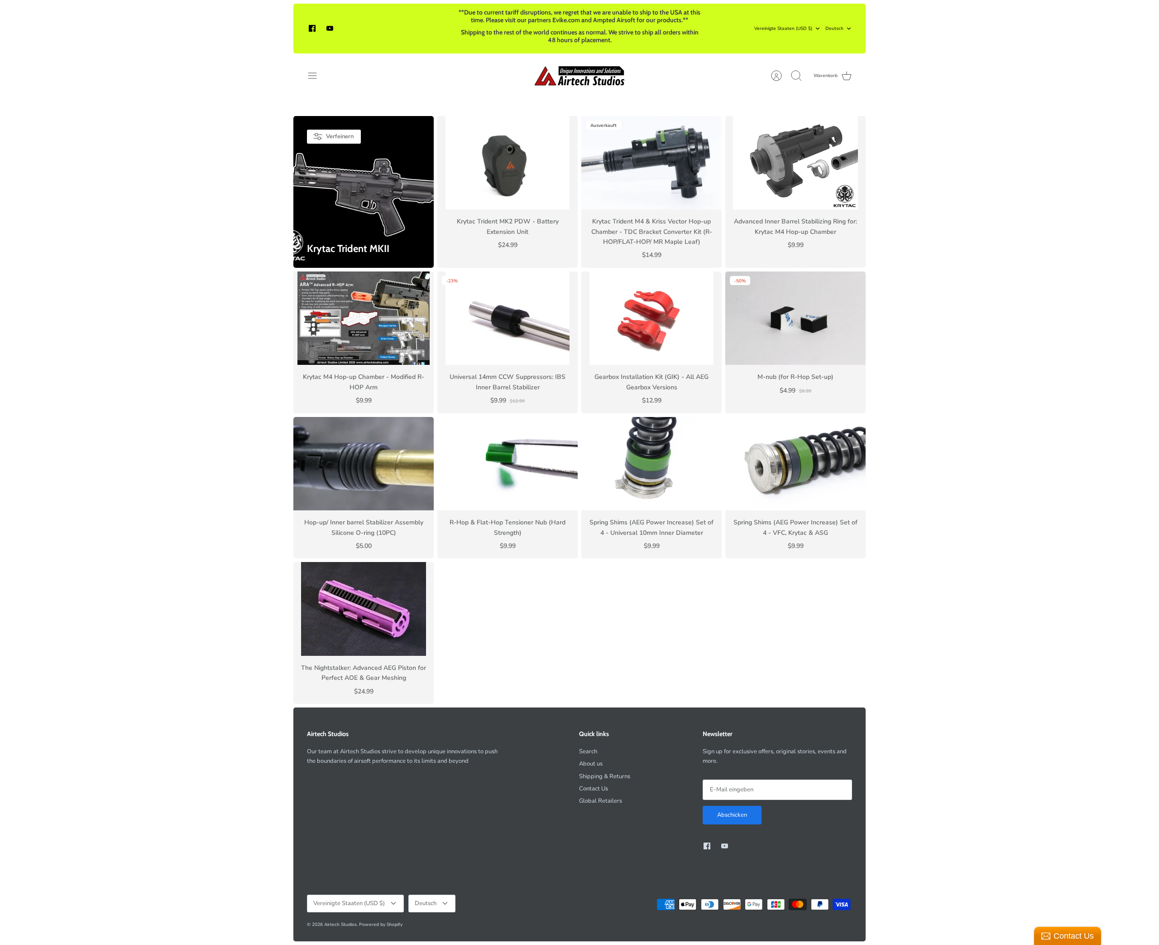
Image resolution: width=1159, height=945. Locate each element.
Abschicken (732, 815)
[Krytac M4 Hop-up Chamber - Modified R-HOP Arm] (363, 318)
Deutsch (834, 28)
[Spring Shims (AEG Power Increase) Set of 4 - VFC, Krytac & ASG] (795, 464)
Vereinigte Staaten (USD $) (783, 28)
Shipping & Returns (604, 776)
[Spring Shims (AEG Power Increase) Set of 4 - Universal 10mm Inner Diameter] (651, 464)
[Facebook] (312, 28)
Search (588, 751)
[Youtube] (330, 28)
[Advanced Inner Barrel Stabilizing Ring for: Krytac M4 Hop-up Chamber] (795, 163)
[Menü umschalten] (317, 75)
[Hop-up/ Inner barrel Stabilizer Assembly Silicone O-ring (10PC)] (363, 464)
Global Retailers (600, 801)
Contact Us (593, 789)
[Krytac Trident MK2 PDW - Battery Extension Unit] (507, 163)
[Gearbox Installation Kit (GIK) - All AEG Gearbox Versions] (651, 318)
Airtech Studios (340, 924)
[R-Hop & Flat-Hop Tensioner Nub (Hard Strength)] (507, 464)
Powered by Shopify (380, 924)
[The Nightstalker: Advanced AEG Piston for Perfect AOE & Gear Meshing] (363, 609)
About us (591, 764)
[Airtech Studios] (579, 76)
